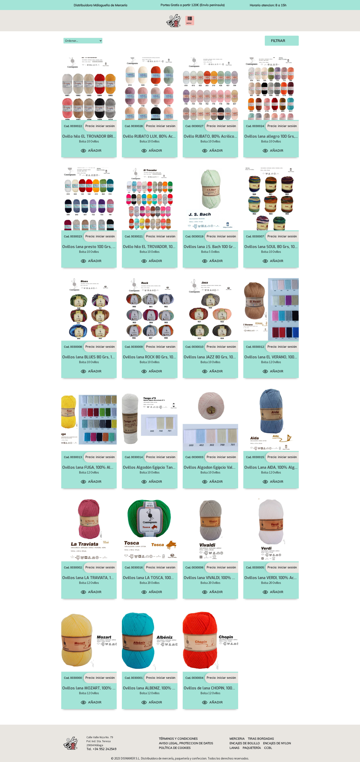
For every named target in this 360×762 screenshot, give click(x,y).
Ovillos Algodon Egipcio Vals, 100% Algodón (223, 467)
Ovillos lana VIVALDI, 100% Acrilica (214, 577)
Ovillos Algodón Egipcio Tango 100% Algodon (163, 467)
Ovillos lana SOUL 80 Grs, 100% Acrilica (279, 246)
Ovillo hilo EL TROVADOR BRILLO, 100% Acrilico (103, 136)
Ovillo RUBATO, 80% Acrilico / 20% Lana (220, 136)
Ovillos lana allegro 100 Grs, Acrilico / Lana (282, 136)
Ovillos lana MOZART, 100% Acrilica (93, 688)
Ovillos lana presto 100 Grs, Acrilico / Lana (100, 246)
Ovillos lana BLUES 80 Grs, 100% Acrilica (98, 357)
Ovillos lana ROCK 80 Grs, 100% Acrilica (158, 357)
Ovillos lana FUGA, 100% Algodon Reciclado (100, 467)
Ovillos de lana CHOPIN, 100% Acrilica (217, 688)
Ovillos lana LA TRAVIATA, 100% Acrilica (97, 577)
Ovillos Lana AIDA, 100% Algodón (273, 467)
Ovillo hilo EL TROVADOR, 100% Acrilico (158, 246)
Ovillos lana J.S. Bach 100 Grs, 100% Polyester (224, 246)
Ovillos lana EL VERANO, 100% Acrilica (278, 357)
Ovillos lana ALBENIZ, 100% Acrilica (154, 688)
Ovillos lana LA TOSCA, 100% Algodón (157, 577)
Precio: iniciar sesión (100, 126)
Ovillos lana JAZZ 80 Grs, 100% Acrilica (218, 357)
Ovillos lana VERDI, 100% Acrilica (273, 577)
